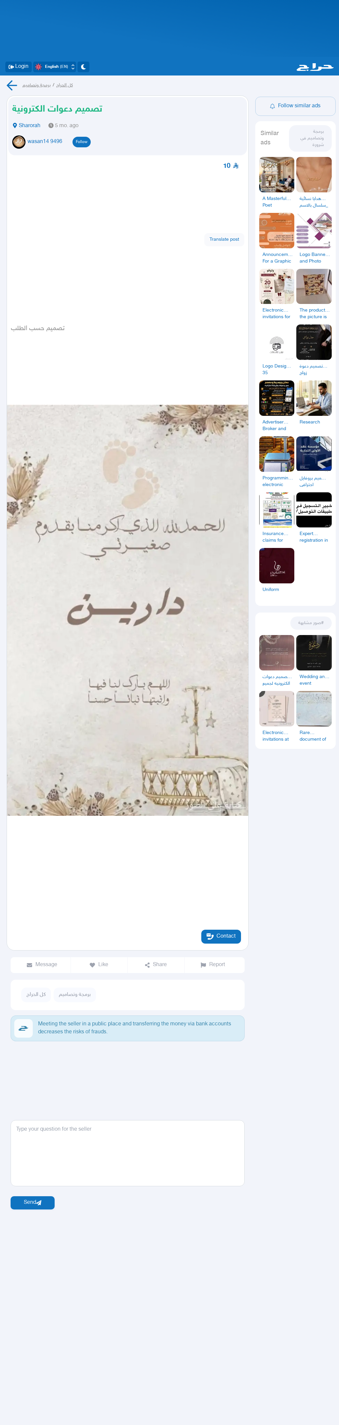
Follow (81, 142)
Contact (226, 936)
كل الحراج (64, 85)
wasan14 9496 (44, 142)
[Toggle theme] (83, 67)
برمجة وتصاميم (37, 85)
